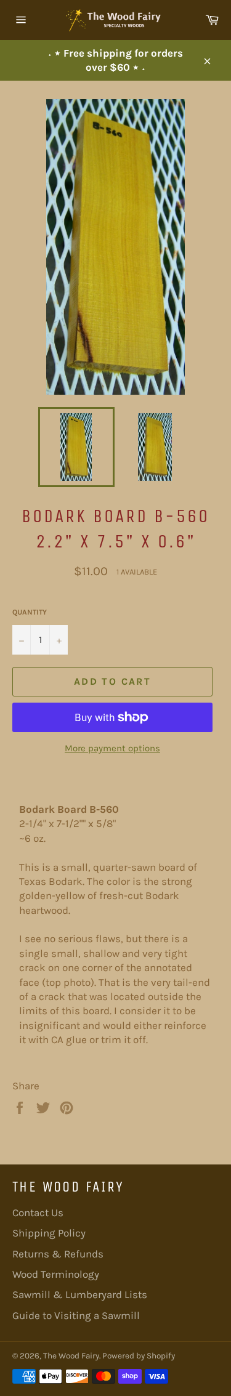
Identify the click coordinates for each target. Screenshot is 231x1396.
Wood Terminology (55, 1274)
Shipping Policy (49, 1233)
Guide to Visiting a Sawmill (76, 1315)
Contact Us (37, 1212)
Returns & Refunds (57, 1254)
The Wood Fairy (71, 1355)
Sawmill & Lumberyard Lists (79, 1294)
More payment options (112, 748)
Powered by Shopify (138, 1355)
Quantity (29, 612)
